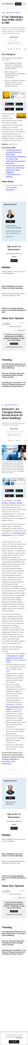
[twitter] (14, 49)
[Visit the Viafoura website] (22, 330)
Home (3, 12)
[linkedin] (11, 49)
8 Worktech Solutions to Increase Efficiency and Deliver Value (14, 152)
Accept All (14, 1041)
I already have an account (14, 347)
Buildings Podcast (14, 12)
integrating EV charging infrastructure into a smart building (15, 658)
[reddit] (17, 49)
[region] (14, 327)
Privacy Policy (19, 1037)
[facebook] (8, 49)
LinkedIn (7, 761)
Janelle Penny (14, 37)
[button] (3, 4)
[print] (25, 49)
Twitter (12, 761)
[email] (19, 49)
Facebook (8, 763)
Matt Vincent (14, 428)
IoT (3, 405)
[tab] (6, 323)
